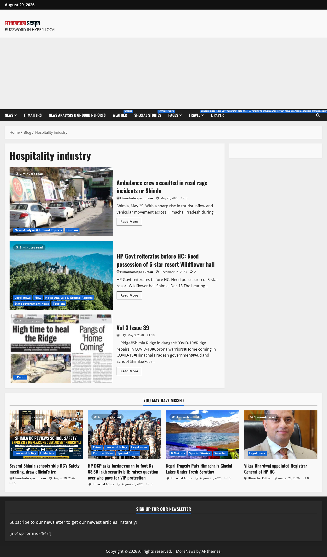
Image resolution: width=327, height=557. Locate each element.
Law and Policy (25, 453)
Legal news (23, 298)
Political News (103, 453)
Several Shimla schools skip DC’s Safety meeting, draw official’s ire (44, 469)
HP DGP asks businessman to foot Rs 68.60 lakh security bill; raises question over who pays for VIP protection (123, 472)
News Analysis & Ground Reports (77, 115)
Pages (173, 115)
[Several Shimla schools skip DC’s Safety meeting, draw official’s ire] (46, 434)
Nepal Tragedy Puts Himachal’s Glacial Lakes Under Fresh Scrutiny (199, 469)
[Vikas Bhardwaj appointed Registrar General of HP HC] (281, 434)
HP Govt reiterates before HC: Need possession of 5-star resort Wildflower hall (61, 275)
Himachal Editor (102, 484)
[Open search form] (318, 115)
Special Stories (149, 114)
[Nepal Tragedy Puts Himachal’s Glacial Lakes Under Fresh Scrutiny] (202, 434)
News (9, 115)
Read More (131, 221)
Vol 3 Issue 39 (61, 348)
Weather (122, 114)
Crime (97, 447)
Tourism (72, 230)
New (38, 298)
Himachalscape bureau (136, 198)
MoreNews (185, 551)
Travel (198, 114)
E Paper (217, 115)
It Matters (33, 115)
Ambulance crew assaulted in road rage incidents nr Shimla (61, 201)
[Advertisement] (163, 73)
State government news (32, 304)
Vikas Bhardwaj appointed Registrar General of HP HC (275, 469)
